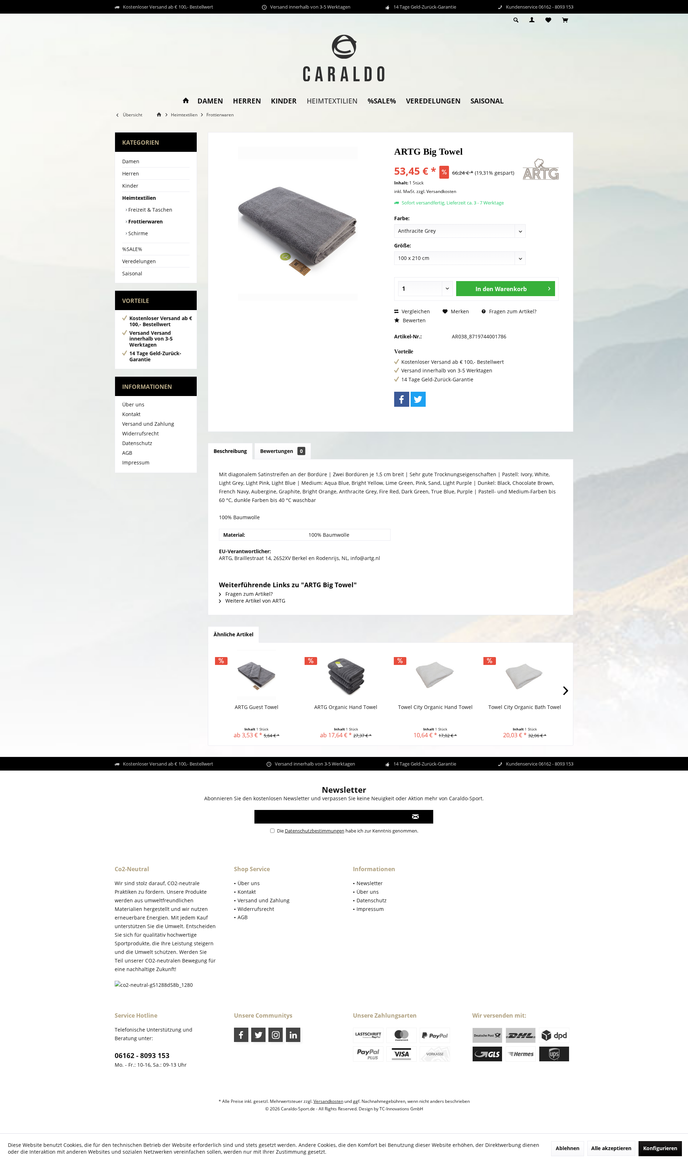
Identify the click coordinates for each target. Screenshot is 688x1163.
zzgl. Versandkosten (436, 191)
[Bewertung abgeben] (457, 161)
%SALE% (132, 249)
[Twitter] (418, 399)
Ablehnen (567, 1148)
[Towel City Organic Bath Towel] (525, 675)
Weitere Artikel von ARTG (254, 600)
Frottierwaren (145, 221)
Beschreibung (230, 451)
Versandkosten (328, 1101)
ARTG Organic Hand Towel (345, 707)
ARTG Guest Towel (256, 707)
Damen (130, 161)
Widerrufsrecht (140, 433)
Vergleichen (415, 311)
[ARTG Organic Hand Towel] (346, 675)
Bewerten (413, 320)
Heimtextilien (139, 197)
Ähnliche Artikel (233, 634)
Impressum (135, 462)
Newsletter (370, 883)
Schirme (137, 233)
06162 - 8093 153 (142, 1055)
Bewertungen (281, 451)
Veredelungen (139, 261)
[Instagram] (275, 1035)
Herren (130, 173)
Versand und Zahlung (148, 423)
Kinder (130, 185)
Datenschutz (137, 443)
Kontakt (131, 414)
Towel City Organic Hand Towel (435, 707)
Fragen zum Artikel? (512, 311)
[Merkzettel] (548, 20)
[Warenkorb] (565, 20)
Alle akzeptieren (611, 1148)
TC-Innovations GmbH (401, 1109)
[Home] (185, 101)
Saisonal (132, 273)
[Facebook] (401, 399)
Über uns (133, 404)
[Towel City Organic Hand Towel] (435, 675)
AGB (127, 452)
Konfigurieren (660, 1148)
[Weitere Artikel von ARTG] (541, 169)
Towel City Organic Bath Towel (524, 707)
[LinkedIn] (293, 1035)
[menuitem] (564, 20)
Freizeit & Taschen (149, 209)
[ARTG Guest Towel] (256, 675)
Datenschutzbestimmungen (314, 830)
